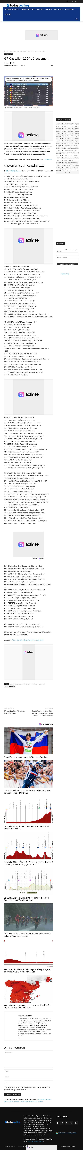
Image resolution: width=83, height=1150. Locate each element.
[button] (76, 19)
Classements (18, 684)
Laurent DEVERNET (11, 65)
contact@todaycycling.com (36, 1141)
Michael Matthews (39, 684)
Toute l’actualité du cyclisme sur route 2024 (27, 640)
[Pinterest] (15, 70)
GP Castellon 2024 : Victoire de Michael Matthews (14, 712)
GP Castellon (27, 684)
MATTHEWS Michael (13, 171)
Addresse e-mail (62, 258)
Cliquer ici (48, 159)
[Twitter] (76, 1)
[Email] (25, 70)
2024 (11, 684)
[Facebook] (67, 1)
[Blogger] (57, 1123)
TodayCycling (64, 274)
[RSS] (73, 1)
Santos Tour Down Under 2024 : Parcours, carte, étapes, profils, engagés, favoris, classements (42, 713)
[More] (29, 70)
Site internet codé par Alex (67, 1133)
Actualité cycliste (14, 51)
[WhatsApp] (20, 70)
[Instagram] (70, 1)
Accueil (6, 51)
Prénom (59, 251)
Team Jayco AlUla (10, 686)
